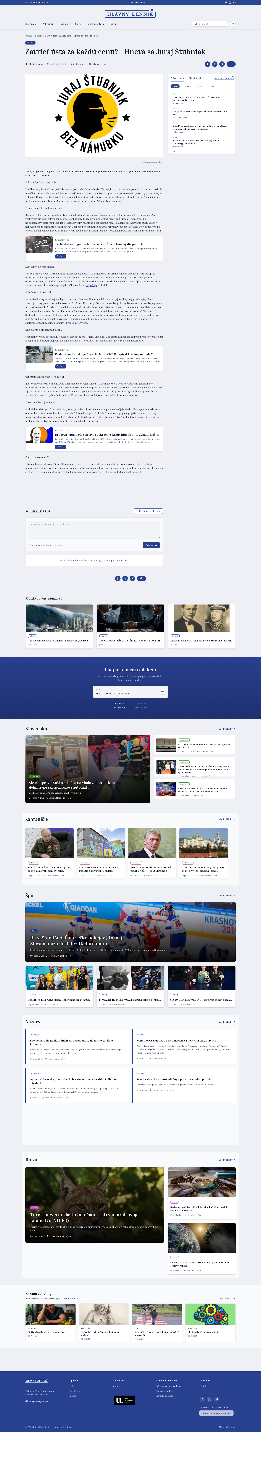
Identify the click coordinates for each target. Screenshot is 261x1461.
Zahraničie (48, 23)
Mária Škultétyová (54, 1097)
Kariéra (72, 1395)
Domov (28, 35)
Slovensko (31, 23)
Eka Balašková (189, 1004)
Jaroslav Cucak (100, 875)
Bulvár (113, 23)
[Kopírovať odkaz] (231, 64)
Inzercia (116, 1386)
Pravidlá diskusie (164, 1395)
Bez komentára (95, 23)
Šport (77, 23)
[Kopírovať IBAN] (162, 692)
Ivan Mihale (53, 1058)
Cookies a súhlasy (164, 1391)
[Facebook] (226, 3)
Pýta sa (148, 311)
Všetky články (226, 728)
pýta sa (70, 322)
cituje (112, 383)
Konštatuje (104, 201)
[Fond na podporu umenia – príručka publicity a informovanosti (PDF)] (124, 1400)
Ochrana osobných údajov (168, 1386)
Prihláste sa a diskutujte (148, 511)
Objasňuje (91, 285)
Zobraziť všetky (225, 1298)
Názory (64, 23)
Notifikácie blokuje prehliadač (216, 1413)
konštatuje (92, 214)
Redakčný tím (75, 1391)
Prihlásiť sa (151, 545)
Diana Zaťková (118, 1004)
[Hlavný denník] (130, 13)
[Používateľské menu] (233, 24)
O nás (71, 1386)
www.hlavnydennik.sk (104, 471)
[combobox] (213, 24)
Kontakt (203, 1386)
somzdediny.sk (72, 1298)
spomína (51, 336)
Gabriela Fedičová (200, 751)
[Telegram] (234, 3)
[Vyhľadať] (195, 23)
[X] (230, 3)
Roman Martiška (57, 797)
